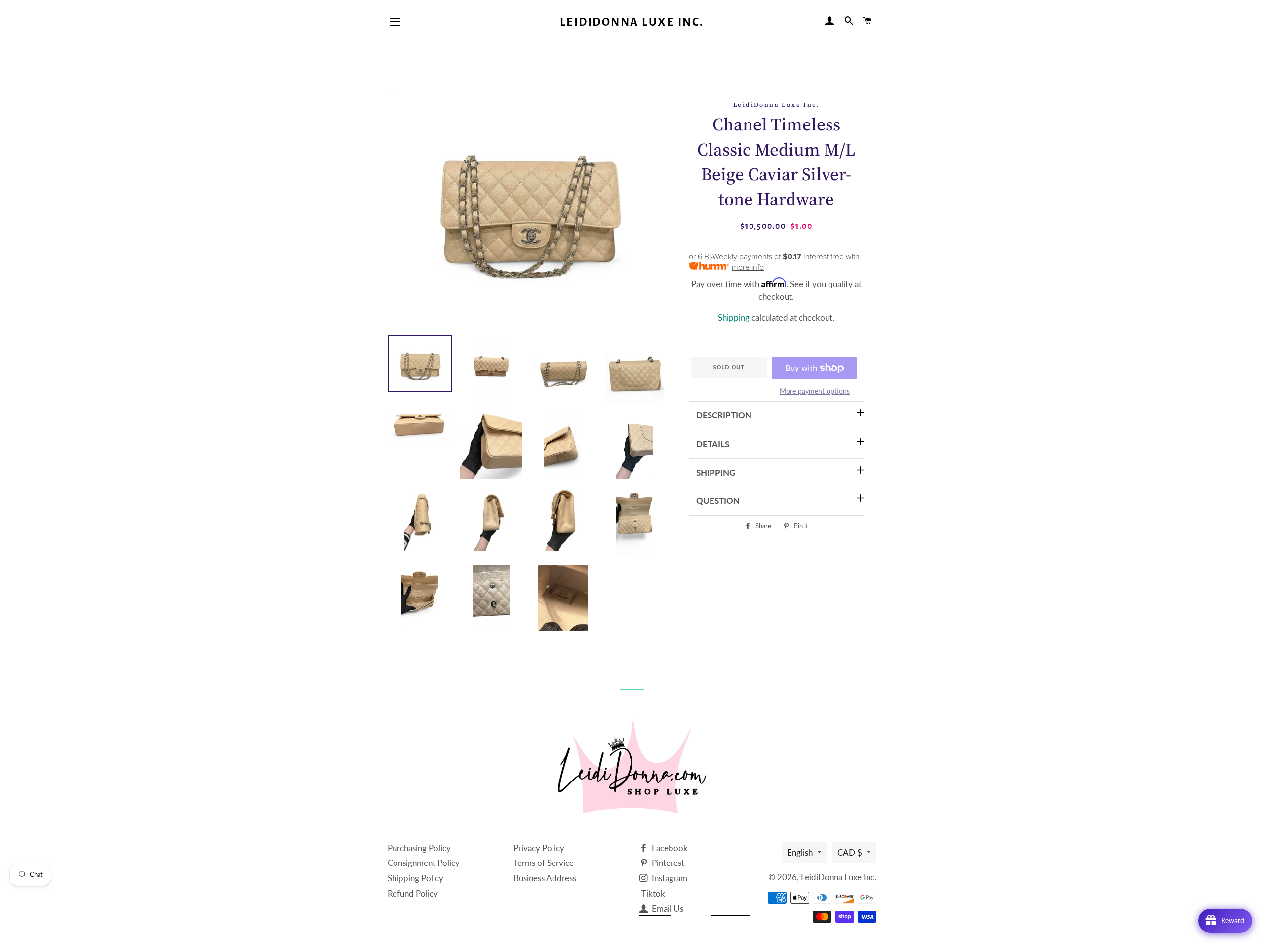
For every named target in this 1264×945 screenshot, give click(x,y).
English (800, 852)
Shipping (734, 317)
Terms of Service (544, 863)
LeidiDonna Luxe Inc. (632, 22)
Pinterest (667, 863)
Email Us (666, 909)
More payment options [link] (815, 391)
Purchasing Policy (419, 848)
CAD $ (849, 852)
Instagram (668, 878)
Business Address (545, 878)
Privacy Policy (539, 848)
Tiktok (653, 893)
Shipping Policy (415, 878)
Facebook (669, 848)
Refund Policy (413, 893)
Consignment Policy (424, 863)
